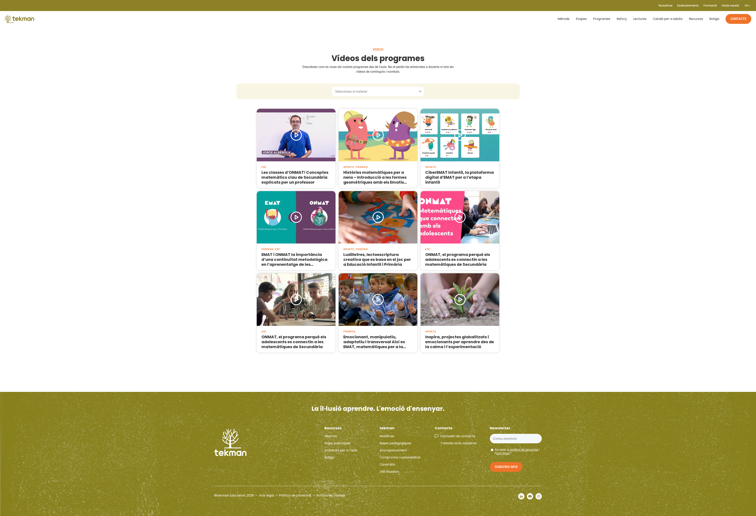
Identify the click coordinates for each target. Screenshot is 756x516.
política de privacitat (524, 449)
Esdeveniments (688, 5)
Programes (601, 19)
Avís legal (266, 495)
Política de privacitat (295, 495)
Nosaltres (387, 436)
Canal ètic (387, 464)
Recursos (696, 19)
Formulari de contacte (457, 436)
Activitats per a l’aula (340, 450)
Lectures (640, 19)
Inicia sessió (730, 5)
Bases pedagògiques (395, 443)
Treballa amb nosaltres (458, 443)
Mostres (330, 436)
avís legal (503, 453)
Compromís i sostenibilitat (400, 457)
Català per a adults (668, 19)
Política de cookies (330, 495)
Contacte (738, 19)
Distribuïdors (389, 471)
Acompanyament (393, 450)
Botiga (714, 19)
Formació (710, 5)
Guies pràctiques (337, 443)
